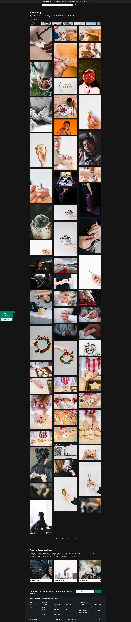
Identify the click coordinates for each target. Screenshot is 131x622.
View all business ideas (95, 553)
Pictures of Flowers (45, 612)
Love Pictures (68, 611)
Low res (48, 59)
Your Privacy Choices (70, 619)
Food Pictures (68, 606)
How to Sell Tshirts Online (83, 612)
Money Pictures (56, 607)
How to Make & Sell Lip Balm (83, 608)
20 (75, 538)
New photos (84, 4)
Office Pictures (44, 607)
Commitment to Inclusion (45, 598)
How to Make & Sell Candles (95, 610)
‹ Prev (57, 538)
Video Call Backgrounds (58, 614)
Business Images (44, 604)
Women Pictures (44, 611)
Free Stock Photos (33, 604)
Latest (31, 19)
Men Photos (56, 611)
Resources (98, 4)
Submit (98, 591)
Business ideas (91, 4)
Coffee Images (44, 606)
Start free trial (6, 319)
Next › (74, 538)
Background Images (57, 609)
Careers (31, 598)
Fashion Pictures (57, 604)
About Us (57, 598)
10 (62, 538)
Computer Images (69, 607)
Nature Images (56, 606)
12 (67, 538)
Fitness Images (68, 612)
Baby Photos (44, 614)
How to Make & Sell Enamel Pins (95, 606)
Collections (76, 4)
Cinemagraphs (68, 609)
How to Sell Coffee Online (95, 608)
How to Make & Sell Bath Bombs (96, 604)
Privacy (52, 598)
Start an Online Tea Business (83, 606)
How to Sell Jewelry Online (83, 610)
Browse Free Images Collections (33, 606)
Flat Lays (43, 609)
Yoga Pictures (56, 612)
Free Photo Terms (37, 598)
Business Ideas (81, 604)
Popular (35, 19)
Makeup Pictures (69, 604)
